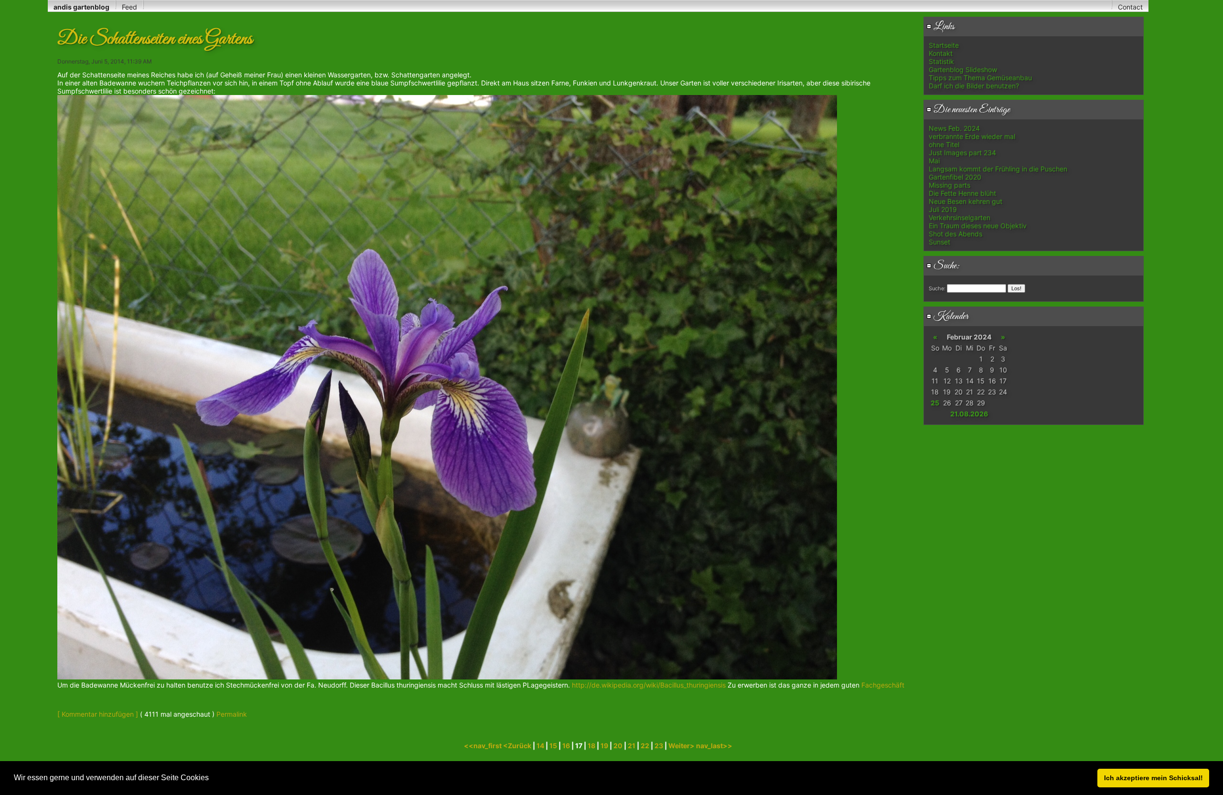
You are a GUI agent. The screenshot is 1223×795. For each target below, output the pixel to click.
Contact (1130, 7)
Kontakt (941, 53)
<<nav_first (483, 746)
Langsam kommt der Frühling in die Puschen (998, 169)
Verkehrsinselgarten (959, 217)
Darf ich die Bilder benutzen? (974, 86)
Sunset (939, 242)
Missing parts (949, 185)
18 (591, 746)
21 (631, 746)
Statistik (941, 61)
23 (658, 746)
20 (617, 746)
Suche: (946, 266)
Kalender (950, 316)
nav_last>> (714, 746)
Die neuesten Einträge (971, 110)
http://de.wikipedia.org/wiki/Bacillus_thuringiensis (650, 685)
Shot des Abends (955, 234)
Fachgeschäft (881, 685)
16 (566, 746)
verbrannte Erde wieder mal (972, 136)
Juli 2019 (943, 209)
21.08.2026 (969, 414)
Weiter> (682, 746)
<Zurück (518, 746)
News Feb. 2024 (954, 128)
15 (553, 746)
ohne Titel (944, 144)
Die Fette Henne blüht (962, 193)
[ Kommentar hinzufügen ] (97, 714)
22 (645, 746)
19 (604, 746)
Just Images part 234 (962, 152)
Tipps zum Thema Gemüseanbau (980, 78)
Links (943, 26)
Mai (934, 161)
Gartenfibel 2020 (955, 177)
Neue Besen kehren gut (965, 201)
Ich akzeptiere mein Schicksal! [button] (1153, 778)
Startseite (944, 45)
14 (540, 746)
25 (935, 403)
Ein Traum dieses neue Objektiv (978, 226)
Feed (129, 7)
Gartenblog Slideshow (963, 69)
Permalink (231, 714)
